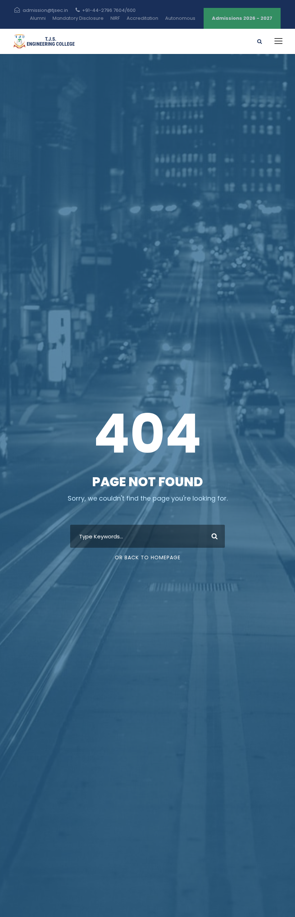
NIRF (115, 18)
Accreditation (142, 18)
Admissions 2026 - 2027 (242, 18)
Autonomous (180, 18)
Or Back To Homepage (148, 557)
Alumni (38, 18)
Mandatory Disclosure (78, 18)
